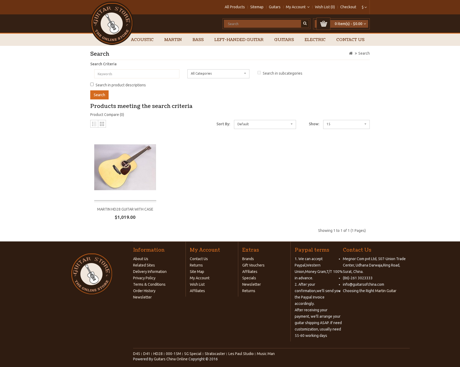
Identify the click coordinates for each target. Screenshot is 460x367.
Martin (173, 40)
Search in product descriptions (121, 85)
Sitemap (257, 7)
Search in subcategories (282, 73)
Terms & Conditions (149, 284)
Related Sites (144, 265)
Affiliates (197, 291)
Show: (314, 124)
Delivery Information (150, 271)
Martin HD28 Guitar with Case (125, 209)
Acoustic (142, 40)
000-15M (173, 354)
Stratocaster (215, 354)
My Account (200, 278)
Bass (198, 40)
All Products (235, 7)
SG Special (193, 354)
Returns (196, 265)
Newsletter (142, 297)
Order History (144, 291)
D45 (136, 354)
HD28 (158, 354)
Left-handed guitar (239, 40)
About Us (140, 259)
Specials (249, 278)
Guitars (275, 7)
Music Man (266, 354)
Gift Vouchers (253, 265)
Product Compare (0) (107, 114)
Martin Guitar (385, 291)
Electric (315, 40)
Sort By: (223, 124)
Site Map (197, 271)
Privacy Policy (144, 278)
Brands (248, 259)
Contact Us (350, 40)
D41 (146, 354)
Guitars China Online (171, 359)
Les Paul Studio (241, 354)
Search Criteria (103, 64)
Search (364, 53)
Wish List (197, 284)
